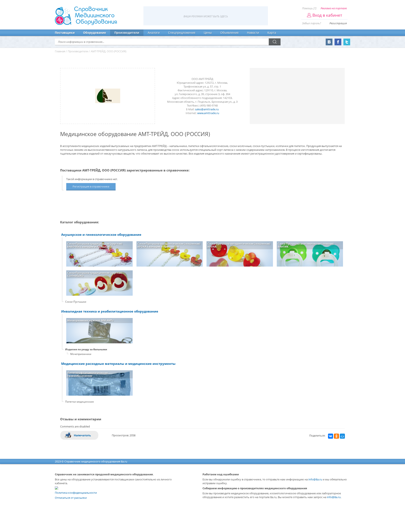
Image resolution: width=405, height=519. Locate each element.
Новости (253, 33)
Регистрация (338, 23)
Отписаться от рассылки (71, 498)
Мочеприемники (80, 354)
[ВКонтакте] (330, 436)
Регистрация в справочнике (91, 186)
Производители (126, 33)
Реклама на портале (334, 8)
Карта (271, 33)
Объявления (229, 33)
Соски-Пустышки (75, 301)
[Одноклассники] (336, 436)
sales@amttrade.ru (207, 109)
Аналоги (154, 33)
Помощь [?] (309, 8)
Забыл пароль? (311, 23)
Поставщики (65, 33)
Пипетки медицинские (79, 401)
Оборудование (94, 33)
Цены (208, 33)
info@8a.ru (315, 479)
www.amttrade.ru (208, 113)
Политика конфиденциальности (76, 493)
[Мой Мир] (342, 436)
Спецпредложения (181, 33)
